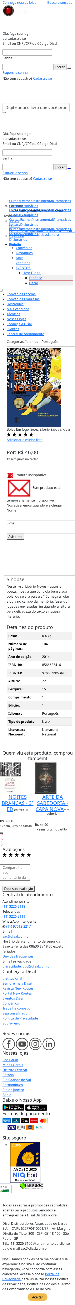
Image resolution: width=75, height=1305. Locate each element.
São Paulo (10, 1060)
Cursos (14, 229)
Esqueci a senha (15, 72)
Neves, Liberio (40, 429)
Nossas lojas (16, 319)
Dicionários (18, 239)
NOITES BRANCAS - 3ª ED (18, 802)
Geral (33, 283)
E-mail (11, 523)
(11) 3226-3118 (13, 906)
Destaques (24, 253)
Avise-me (15, 536)
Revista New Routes (18, 988)
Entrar (60, 67)
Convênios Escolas (21, 294)
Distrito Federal (14, 1070)
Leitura (14, 234)
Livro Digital (31, 273)
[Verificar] (32, 1186)
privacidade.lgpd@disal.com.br (26, 966)
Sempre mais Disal (17, 983)
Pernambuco (12, 1085)
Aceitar (37, 1297)
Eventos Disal (13, 998)
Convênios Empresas (23, 299)
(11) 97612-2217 (18, 926)
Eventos (13, 329)
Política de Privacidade (20, 1018)
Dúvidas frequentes (18, 956)
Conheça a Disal (19, 324)
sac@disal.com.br (16, 936)
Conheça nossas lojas (19, 2)
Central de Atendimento (25, 334)
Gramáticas (62, 229)
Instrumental (42, 229)
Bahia (6, 1094)
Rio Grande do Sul (16, 1080)
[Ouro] (25, 1162)
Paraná (8, 1075)
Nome (11, 510)
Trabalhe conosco (16, 1008)
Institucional (12, 978)
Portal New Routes (17, 993)
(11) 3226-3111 (13, 916)
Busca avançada (59, 2)
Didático (35, 278)
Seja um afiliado (15, 1013)
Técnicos (13, 314)
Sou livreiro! (11, 1023)
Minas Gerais (12, 1065)
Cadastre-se (42, 78)
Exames (26, 229)
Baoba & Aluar (60, 429)
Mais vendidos (18, 309)
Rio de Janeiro (13, 1090)
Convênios (24, 248)
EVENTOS (23, 268)
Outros (14, 244)
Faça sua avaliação (18, 888)
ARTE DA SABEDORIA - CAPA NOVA (52, 802)
